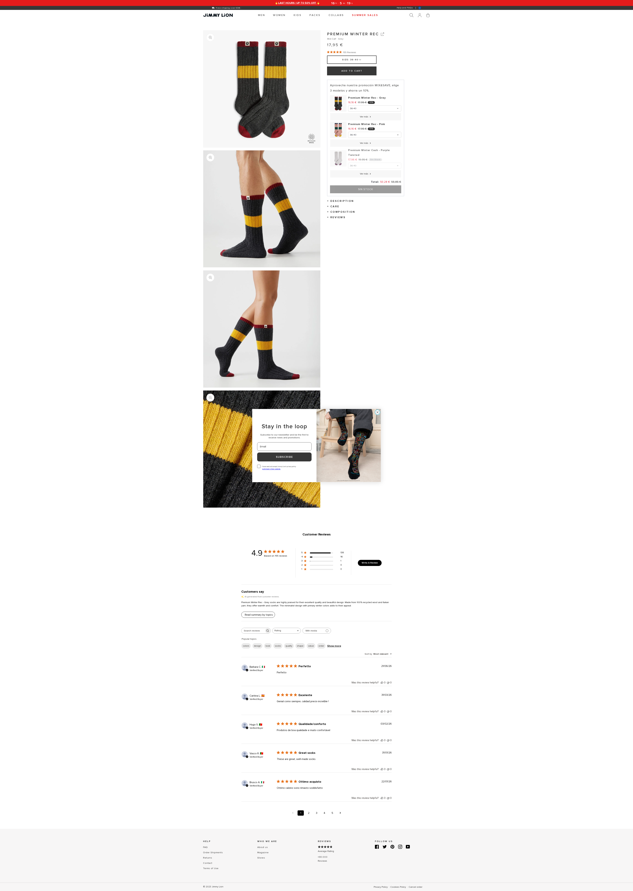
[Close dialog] (377, 412)
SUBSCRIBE (284, 457)
